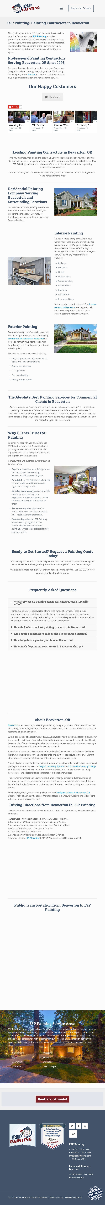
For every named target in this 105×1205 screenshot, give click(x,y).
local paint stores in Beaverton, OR (73, 792)
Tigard (15, 1057)
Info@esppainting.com (80, 1155)
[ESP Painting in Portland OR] (41, 117)
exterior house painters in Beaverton (26, 338)
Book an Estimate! (52, 1099)
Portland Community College (82, 766)
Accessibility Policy (73, 1197)
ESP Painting (33, 838)
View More (55, 97)
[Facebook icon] (82, 1200)
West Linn (47, 1052)
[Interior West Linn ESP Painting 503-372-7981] (63, 117)
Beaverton (13, 725)
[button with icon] (72, 1126)
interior (31, 74)
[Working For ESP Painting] (18, 117)
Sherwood (47, 1061)
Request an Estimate (81, 8)
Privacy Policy (56, 1197)
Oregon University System (51, 766)
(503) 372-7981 (79, 1159)
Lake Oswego (49, 1066)
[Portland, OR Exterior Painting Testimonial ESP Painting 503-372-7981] (86, 117)
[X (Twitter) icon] (85, 1200)
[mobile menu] (61, 8)
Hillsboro (16, 1066)
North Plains (18, 1052)
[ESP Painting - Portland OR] (25, 8)
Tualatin (47, 1057)
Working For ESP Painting (23, 125)
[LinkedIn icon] (87, 1200)
